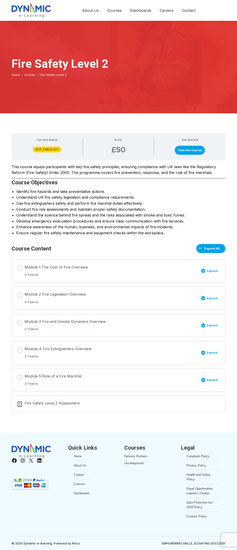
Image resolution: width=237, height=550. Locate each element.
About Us (80, 465)
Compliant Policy (198, 456)
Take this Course (190, 150)
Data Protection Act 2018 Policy (200, 505)
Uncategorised (133, 463)
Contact (79, 474)
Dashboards (82, 493)
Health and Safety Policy (199, 477)
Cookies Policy (197, 516)
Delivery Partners (135, 456)
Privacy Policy (196, 465)
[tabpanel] (118, 200)
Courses (79, 484)
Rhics (76, 543)
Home (78, 456)
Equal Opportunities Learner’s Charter (200, 491)
